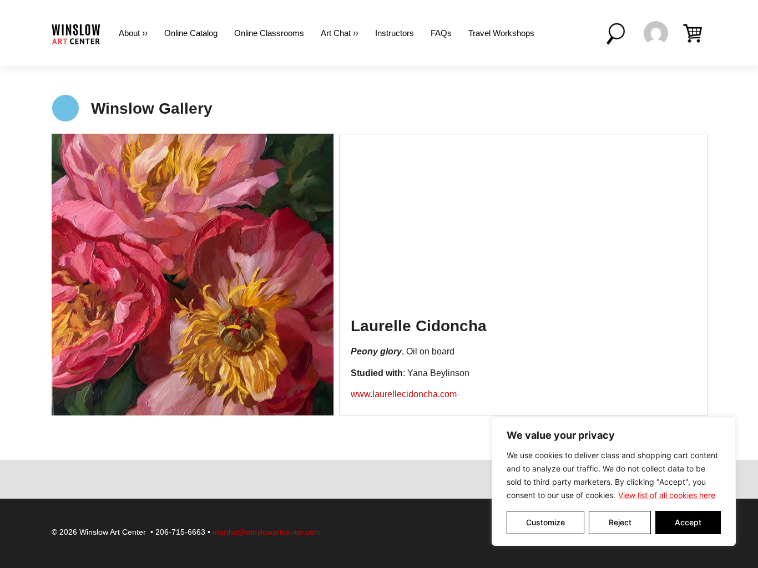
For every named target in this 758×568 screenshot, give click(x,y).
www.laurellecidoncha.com (404, 394)
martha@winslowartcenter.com (267, 532)
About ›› (133, 33)
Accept (688, 522)
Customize (545, 522)
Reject (620, 522)
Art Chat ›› (339, 33)
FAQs (441, 33)
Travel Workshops (501, 33)
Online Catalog (191, 33)
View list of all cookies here (666, 495)
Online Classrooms (269, 33)
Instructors (394, 33)
